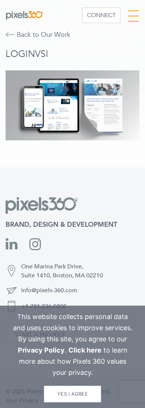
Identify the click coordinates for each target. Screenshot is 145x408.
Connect (101, 15)
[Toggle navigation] (133, 14)
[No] (138, 317)
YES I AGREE (72, 394)
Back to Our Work (43, 34)
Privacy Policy (41, 350)
